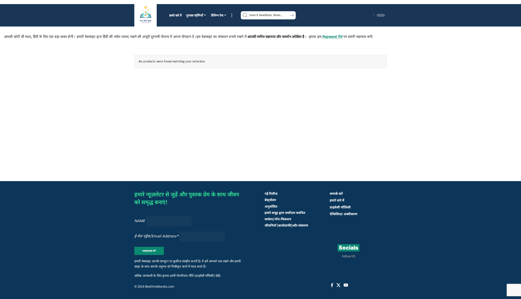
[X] (338, 285)
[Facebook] (332, 285)
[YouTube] (346, 285)
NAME (139, 221)
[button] (232, 15)
